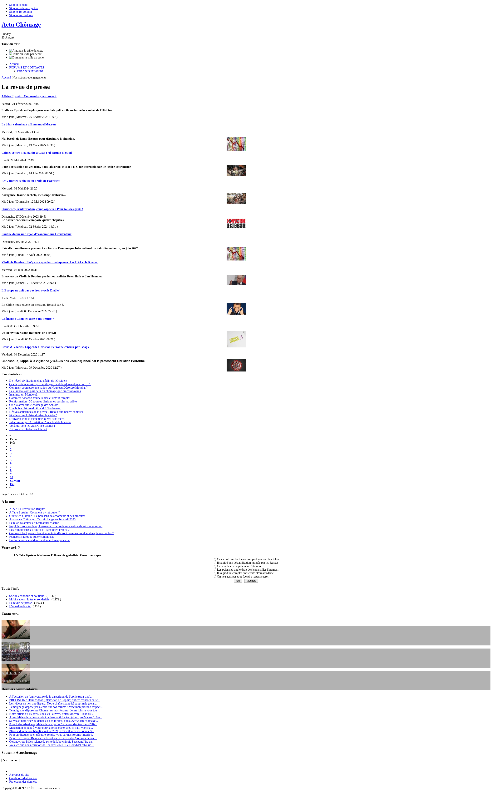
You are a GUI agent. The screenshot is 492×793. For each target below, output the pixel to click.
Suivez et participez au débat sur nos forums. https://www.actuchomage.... (54, 720)
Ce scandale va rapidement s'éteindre (239, 566)
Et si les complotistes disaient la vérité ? (33, 415)
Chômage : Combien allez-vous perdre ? (28, 318)
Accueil (6, 77)
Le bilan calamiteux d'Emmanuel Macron (29, 124)
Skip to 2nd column (21, 15)
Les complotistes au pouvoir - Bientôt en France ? (39, 529)
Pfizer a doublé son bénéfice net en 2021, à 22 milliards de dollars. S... (51, 731)
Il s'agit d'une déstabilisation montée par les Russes (247, 562)
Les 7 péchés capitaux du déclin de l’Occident (31, 180)
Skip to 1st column (20, 11)
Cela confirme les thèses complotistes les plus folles (248, 559)
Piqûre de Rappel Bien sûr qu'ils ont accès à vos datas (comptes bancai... (53, 738)
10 (11, 477)
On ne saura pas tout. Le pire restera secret (242, 576)
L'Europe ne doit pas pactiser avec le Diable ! (31, 290)
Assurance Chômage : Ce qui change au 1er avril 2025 (42, 519)
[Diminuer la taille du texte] (26, 57)
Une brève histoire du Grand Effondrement (35, 408)
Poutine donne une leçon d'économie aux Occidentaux (36, 234)
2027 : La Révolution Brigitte (27, 509)
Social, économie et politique (27, 596)
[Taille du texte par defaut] (25, 54)
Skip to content (18, 4)
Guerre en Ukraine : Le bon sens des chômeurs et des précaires (47, 516)
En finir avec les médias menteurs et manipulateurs (39, 540)
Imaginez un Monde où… (25, 394)
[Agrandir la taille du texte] (26, 50)
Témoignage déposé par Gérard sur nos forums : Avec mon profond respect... (56, 707)
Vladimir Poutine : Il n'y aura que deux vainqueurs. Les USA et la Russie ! (50, 262)
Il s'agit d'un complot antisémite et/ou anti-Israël (245, 573)
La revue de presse (21, 602)
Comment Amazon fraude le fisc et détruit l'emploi (39, 398)
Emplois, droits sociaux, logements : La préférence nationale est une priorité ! (55, 526)
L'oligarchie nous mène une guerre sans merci (37, 418)
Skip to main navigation (23, 8)
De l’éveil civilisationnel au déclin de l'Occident (38, 380)
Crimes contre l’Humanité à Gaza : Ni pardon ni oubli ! (37, 152)
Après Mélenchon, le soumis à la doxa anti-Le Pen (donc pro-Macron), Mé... (55, 717)
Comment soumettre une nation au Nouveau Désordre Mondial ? (48, 387)
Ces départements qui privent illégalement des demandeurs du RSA (50, 384)
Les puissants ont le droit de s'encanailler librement (247, 569)
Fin (12, 484)
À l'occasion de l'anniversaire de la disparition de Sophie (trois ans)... (50, 696)
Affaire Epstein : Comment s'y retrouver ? (29, 96)
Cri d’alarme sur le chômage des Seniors (33, 405)
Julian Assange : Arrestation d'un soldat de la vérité (40, 422)
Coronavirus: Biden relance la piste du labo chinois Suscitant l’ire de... (51, 741)
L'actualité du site (20, 606)
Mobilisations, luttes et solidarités (29, 599)
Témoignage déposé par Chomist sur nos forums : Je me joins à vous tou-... (54, 710)
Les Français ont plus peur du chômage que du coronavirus (45, 391)
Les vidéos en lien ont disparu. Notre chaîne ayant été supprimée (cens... (53, 703)
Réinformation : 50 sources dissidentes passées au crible (43, 401)
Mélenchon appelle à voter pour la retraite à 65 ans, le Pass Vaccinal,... (51, 727)
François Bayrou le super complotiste (31, 536)
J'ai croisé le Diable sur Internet (28, 429)
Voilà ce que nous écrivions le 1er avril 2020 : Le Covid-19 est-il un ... (51, 745)
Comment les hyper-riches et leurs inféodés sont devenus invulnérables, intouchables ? (61, 533)
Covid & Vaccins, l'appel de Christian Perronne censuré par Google (46, 347)
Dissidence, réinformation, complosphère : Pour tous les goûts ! (42, 209)
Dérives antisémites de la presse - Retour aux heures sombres (46, 411)
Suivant (15, 480)
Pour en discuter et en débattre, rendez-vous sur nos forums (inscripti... (51, 734)
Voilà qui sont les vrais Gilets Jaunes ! (32, 425)
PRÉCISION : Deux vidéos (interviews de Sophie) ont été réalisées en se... (54, 700)
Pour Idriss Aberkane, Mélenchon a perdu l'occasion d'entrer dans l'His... (53, 724)
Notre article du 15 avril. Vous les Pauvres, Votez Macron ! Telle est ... (51, 713)
